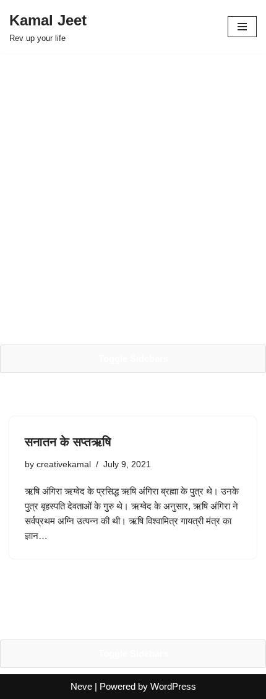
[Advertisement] (133, 199)
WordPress (173, 686)
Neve (81, 686)
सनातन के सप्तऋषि (68, 442)
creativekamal (63, 464)
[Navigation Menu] (242, 26)
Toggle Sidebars (133, 358)
